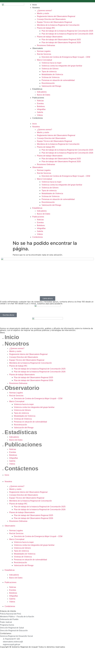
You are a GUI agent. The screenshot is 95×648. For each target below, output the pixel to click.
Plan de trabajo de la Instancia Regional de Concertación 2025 (67, 31)
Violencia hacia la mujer (51, 63)
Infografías (41, 109)
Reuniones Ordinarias (46, 45)
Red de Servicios (44, 54)
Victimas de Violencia (50, 77)
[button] (60, 120)
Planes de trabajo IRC (46, 28)
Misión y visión (43, 13)
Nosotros (36, 8)
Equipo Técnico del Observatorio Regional (54, 22)
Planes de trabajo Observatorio (49, 37)
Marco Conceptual (44, 60)
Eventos (40, 103)
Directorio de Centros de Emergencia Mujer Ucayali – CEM (66, 57)
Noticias (40, 101)
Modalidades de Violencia (52, 74)
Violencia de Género (50, 69)
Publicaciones (38, 98)
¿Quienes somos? (44, 11)
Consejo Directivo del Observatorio (51, 19)
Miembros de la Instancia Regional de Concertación (58, 25)
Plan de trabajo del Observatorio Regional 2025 (61, 40)
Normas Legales (44, 51)
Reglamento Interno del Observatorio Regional (56, 16)
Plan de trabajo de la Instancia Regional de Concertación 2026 (67, 34)
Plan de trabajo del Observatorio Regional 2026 (61, 42)
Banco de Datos (43, 95)
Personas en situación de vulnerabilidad (58, 80)
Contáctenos (37, 118)
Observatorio (37, 48)
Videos (40, 115)
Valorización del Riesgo (51, 86)
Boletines (41, 106)
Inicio (34, 5)
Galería (40, 112)
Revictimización (48, 83)
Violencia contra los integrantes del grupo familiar (62, 66)
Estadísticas (37, 89)
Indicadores (42, 92)
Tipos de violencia (49, 72)
